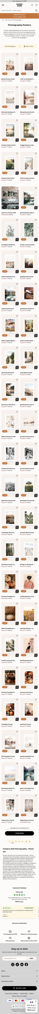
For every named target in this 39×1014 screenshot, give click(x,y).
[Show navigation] (3, 5)
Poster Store (24, 1009)
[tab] (32, 5)
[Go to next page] (29, 841)
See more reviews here (19, 923)
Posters (10, 20)
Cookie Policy (24, 993)
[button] (31, 1006)
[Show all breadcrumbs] (3, 20)
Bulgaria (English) (20, 1006)
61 (26, 841)
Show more (19, 833)
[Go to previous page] (9, 841)
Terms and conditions (11, 993)
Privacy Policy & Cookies (19, 996)
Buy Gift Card (21, 988)
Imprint (31, 993)
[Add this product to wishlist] (17, 54)
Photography (17, 20)
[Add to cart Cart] (17, 74)
